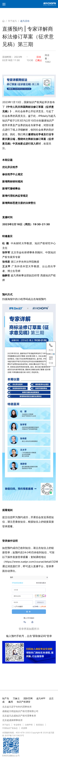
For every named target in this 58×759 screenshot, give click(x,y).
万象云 (16, 698)
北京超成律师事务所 (12, 720)
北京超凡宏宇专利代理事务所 (17, 706)
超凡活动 (24, 20)
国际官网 (28, 698)
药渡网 (24, 728)
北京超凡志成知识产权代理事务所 (19, 715)
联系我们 (40, 725)
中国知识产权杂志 (10, 728)
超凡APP (40, 698)
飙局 (10, 701)
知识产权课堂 (23, 701)
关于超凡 (12, 20)
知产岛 (5, 698)
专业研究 (17, 725)
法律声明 (29, 725)
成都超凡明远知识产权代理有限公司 (20, 711)
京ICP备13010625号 (14, 735)
